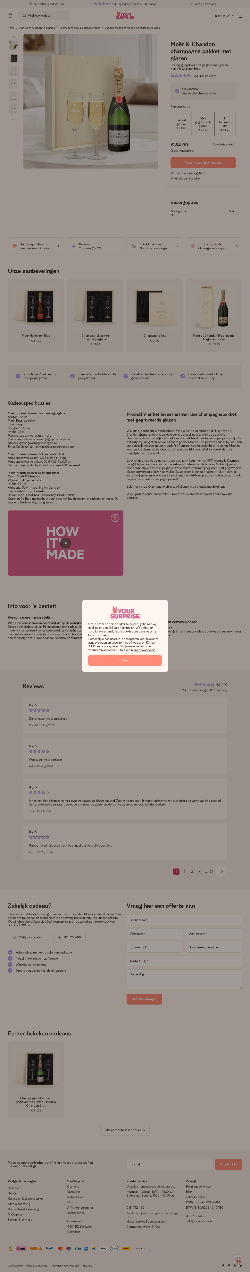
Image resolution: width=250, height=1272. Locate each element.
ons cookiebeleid (144, 650)
